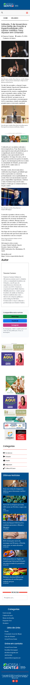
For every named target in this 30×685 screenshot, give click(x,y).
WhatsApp (15, 316)
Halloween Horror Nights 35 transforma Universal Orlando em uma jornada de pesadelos (14, 561)
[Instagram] (16, 681)
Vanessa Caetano (9, 273)
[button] (27, 12)
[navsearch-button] (3, 12)
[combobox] (15, 597)
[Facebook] (13, 681)
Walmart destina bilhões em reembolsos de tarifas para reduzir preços (13, 579)
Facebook (15, 321)
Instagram (15, 325)
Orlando (14, 18)
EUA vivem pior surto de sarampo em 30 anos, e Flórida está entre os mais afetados (14, 543)
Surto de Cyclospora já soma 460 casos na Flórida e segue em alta (14, 507)
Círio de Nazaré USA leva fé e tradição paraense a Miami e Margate (13, 525)
